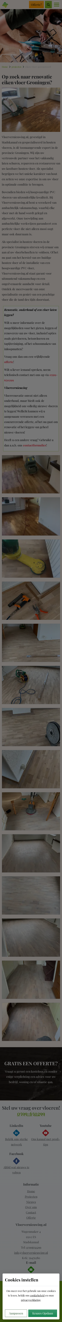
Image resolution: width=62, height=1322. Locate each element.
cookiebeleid (37, 1295)
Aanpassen (16, 1313)
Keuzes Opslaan (42, 1313)
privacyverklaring (30, 1300)
